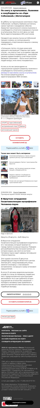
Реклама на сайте (19, 330)
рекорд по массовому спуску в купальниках (18, 73)
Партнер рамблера (18, 398)
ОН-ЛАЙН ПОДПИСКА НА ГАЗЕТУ (14, 339)
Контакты (6, 330)
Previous (3, 100)
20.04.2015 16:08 (6, 8)
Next (36, 100)
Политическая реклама (11, 336)
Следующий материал (19, 402)
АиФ (4, 118)
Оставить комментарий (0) (20, 139)
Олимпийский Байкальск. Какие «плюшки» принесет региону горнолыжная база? (22, 156)
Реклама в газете (9, 333)
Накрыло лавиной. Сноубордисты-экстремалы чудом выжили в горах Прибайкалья (20, 176)
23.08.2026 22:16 (6, 192)
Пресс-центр (28, 336)
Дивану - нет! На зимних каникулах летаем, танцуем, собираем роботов (22, 169)
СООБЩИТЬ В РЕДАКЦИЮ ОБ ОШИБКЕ (16, 341)
